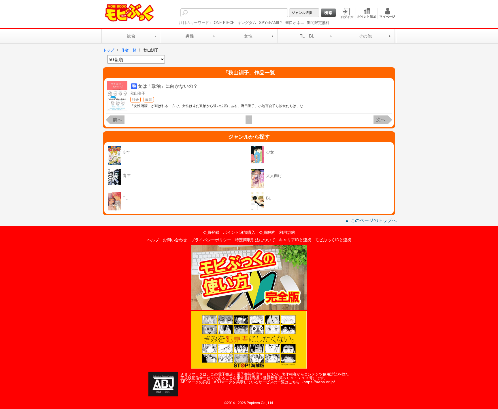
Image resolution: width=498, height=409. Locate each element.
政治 (148, 100)
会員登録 (211, 232)
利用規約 (287, 232)
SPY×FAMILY (270, 23)
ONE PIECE (224, 23)
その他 (365, 35)
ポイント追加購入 (239, 232)
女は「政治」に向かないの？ (168, 86)
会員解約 (267, 232)
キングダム (246, 23)
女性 (248, 35)
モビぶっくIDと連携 (333, 240)
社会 (135, 100)
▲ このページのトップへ (371, 220)
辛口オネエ (294, 23)
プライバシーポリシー (211, 240)
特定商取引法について (255, 240)
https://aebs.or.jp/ (319, 382)
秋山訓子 (137, 93)
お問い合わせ (175, 240)
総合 (131, 35)
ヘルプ (153, 240)
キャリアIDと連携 (295, 240)
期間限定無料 (318, 23)
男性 (189, 35)
